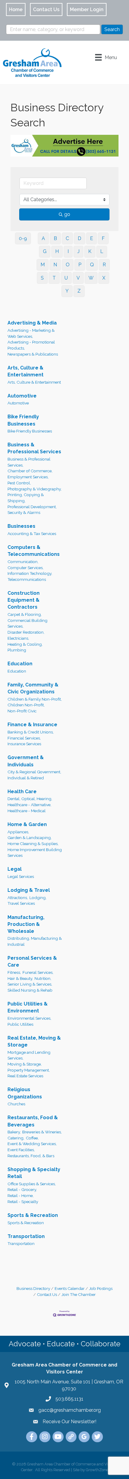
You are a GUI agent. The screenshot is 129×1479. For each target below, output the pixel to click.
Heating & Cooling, (25, 644)
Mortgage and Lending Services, (29, 1055)
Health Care (22, 791)
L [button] (101, 251)
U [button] (66, 278)
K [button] (90, 251)
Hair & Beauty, (20, 978)
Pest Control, (19, 482)
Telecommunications (27, 579)
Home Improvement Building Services (35, 852)
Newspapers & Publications (33, 354)
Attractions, (18, 897)
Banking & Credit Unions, (31, 732)
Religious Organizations (25, 1093)
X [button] (103, 278)
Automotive (22, 396)
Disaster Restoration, (26, 632)
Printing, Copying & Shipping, (26, 497)
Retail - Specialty (23, 1201)
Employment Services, (28, 476)
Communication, (23, 561)
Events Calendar (70, 1288)
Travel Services (21, 903)
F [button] (103, 238)
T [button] (54, 278)
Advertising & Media (32, 323)
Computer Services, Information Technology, (30, 570)
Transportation (26, 1236)
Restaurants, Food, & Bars (31, 1155)
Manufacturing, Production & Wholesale (26, 924)
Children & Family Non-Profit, (35, 699)
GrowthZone (97, 1470)
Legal (15, 869)
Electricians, (18, 638)
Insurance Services (24, 743)
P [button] (79, 265)
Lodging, (37, 897)
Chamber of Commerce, (30, 470)
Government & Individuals (26, 761)
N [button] (55, 265)
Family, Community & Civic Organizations (33, 688)
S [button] (42, 278)
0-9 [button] (23, 238)
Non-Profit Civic (22, 710)
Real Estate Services (25, 1075)
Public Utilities (20, 1024)
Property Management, (29, 1070)
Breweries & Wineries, (42, 1131)
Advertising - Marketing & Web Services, (31, 333)
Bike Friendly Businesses (23, 420)
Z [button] (79, 291)
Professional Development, (32, 506)
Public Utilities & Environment (28, 1007)
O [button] (68, 265)
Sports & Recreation (33, 1215)
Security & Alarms (24, 512)
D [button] (79, 238)
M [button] (42, 265)
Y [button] (67, 291)
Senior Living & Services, (30, 984)
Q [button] (92, 265)
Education (20, 664)
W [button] (91, 278)
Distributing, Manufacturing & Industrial (35, 941)
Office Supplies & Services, (32, 1183)
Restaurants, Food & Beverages (33, 1121)
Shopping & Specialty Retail (34, 1173)
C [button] (67, 238)
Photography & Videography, (35, 488)
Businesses (21, 526)
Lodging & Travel (29, 890)
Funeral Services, (37, 972)
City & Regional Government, (34, 771)
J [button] (78, 251)
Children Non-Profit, (26, 704)
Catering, (16, 1137)
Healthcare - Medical (27, 810)
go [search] (67, 214)
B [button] (55, 238)
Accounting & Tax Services (32, 533)
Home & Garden (27, 824)
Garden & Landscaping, (30, 837)
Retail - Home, (21, 1195)
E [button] (91, 238)
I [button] (68, 251)
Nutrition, (42, 978)
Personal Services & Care (32, 961)
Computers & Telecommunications (34, 550)
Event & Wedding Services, (32, 1143)
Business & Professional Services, (29, 462)
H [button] (57, 251)
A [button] (43, 238)
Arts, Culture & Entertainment (26, 371)
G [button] (44, 251)
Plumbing (17, 650)
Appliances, (18, 831)
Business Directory (33, 1288)
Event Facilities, (21, 1149)
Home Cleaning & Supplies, (33, 843)
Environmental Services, (29, 1018)
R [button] (104, 265)
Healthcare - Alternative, (29, 804)
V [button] (78, 278)
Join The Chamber (79, 1294)
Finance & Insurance (32, 724)
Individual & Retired (26, 777)
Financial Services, (24, 738)
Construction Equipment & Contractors (24, 600)
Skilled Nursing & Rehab (30, 990)
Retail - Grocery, (22, 1189)
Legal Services (21, 876)
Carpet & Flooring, (25, 614)
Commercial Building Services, (27, 623)
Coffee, (32, 1137)
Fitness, (14, 972)
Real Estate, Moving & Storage (34, 1041)
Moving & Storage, (25, 1064)
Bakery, (14, 1131)
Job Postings (100, 1288)
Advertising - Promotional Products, (31, 345)
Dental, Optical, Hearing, (30, 798)
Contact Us (47, 1294)
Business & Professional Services (34, 448)
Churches (16, 1103)
